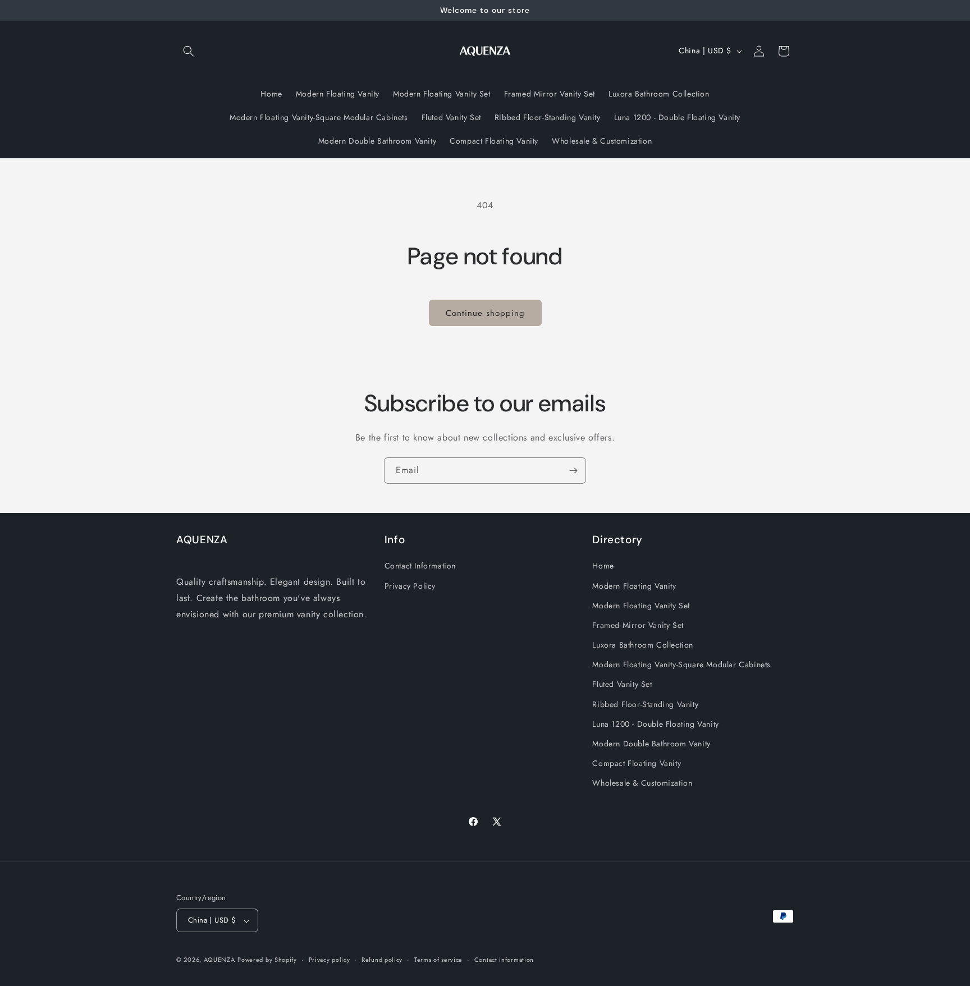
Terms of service (438, 959)
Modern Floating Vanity (634, 585)
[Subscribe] (573, 470)
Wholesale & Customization (642, 782)
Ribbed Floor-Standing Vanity (645, 703)
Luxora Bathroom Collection (642, 644)
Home (603, 565)
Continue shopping (485, 313)
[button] (188, 51)
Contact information (504, 959)
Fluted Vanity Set (622, 684)
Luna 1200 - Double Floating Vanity (655, 723)
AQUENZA (219, 960)
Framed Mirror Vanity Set (637, 624)
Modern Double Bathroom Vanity (651, 743)
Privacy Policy (410, 585)
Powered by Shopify (267, 960)
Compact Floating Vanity (636, 763)
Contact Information (420, 565)
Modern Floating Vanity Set (641, 605)
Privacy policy (329, 959)
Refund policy (382, 959)
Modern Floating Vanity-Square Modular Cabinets (681, 664)
